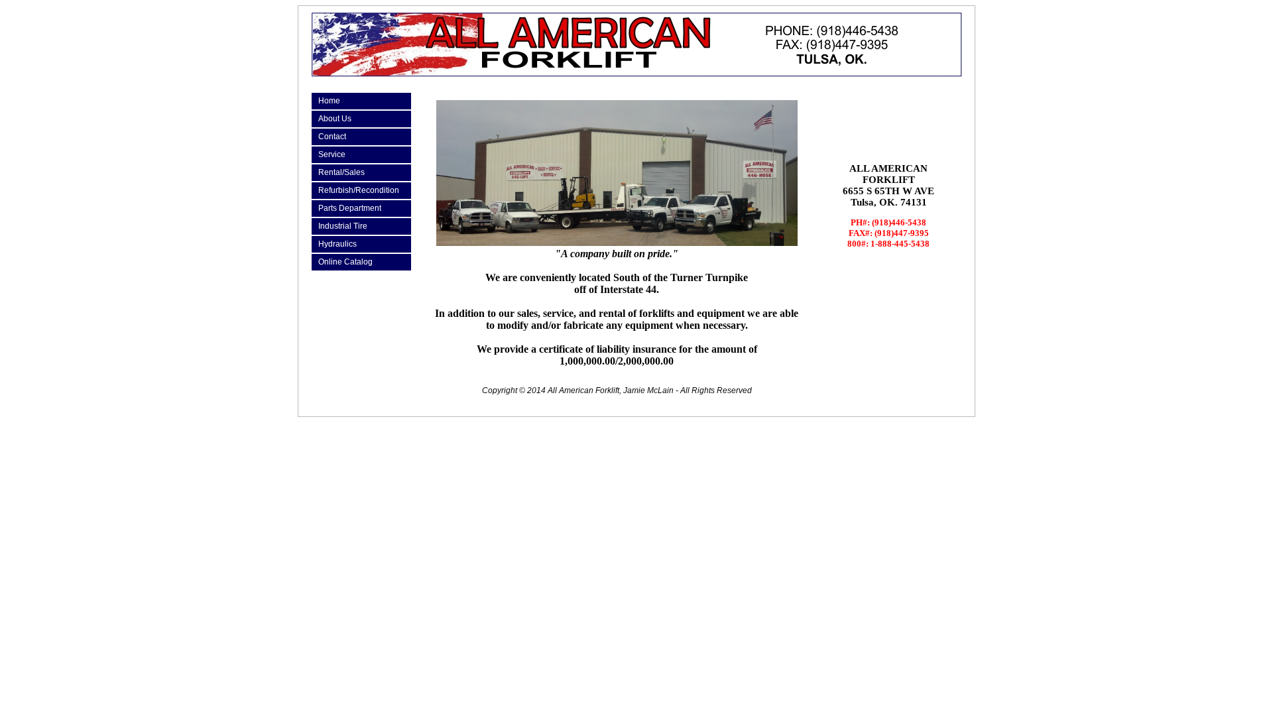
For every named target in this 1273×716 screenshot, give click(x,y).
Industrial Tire (342, 226)
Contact (332, 136)
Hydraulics (337, 244)
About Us (334, 118)
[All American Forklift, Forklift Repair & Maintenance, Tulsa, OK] (888, 119)
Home (329, 100)
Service (331, 154)
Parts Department (349, 208)
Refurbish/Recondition (358, 190)
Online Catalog (345, 262)
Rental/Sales (341, 172)
